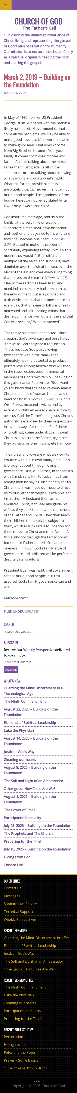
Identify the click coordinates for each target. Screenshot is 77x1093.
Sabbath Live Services (21, 903)
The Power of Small (19, 810)
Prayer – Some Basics (21, 1060)
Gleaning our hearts (20, 759)
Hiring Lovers (15, 1044)
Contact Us (12, 888)
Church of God (38, 21)
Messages (12, 896)
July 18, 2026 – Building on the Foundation (37, 849)
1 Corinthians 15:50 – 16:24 (25, 1068)
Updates (32, 611)
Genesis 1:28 (56, 277)
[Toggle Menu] (6, 5)
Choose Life (13, 865)
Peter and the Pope (19, 1052)
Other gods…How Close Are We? (29, 788)
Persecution (13, 1036)
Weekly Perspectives (20, 919)
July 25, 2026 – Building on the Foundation (37, 825)
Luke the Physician (19, 730)
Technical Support (18, 911)
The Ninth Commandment (25, 701)
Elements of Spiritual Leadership (30, 722)
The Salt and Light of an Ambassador (33, 780)
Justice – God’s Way (19, 751)
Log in (39, 1080)
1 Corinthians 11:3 (55, 399)
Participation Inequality (22, 817)
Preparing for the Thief (22, 841)
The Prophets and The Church (28, 833)
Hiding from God (17, 857)
